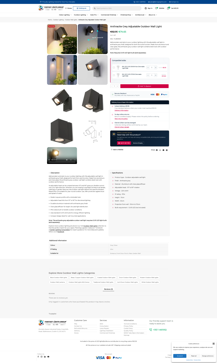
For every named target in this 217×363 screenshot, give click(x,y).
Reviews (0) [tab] (108, 289)
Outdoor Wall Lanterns (57, 282)
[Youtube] (48, 356)
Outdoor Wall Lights (71, 20)
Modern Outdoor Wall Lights (149, 277)
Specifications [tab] (117, 173)
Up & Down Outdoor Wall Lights (127, 282)
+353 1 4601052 (140, 2)
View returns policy (121, 119)
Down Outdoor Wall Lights (127, 277)
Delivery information (121, 110)
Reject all (193, 356)
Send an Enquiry (138, 143)
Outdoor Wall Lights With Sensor (79, 282)
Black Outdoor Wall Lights (58, 277)
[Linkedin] (45, 356)
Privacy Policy (197, 359)
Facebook (60, 232)
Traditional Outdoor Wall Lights (103, 282)
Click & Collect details (122, 127)
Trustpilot (52, 314)
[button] (213, 344)
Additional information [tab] (58, 240)
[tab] (78, 172)
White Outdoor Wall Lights (150, 282)
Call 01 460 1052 (124, 143)
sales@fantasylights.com (158, 2)
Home (50, 20)
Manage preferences (208, 356)
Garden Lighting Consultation (60, 230)
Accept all (180, 356)
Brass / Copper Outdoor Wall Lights (82, 277)
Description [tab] (55, 173)
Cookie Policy (189, 359)
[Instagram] (41, 356)
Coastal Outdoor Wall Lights (106, 277)
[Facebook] (38, 356)
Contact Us (174, 2)
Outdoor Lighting (58, 20)
